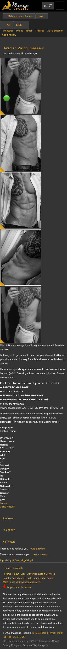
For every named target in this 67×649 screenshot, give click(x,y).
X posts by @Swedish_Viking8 (16, 560)
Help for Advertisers (13, 578)
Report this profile (13, 568)
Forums (7, 573)
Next (19, 25)
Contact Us (19, 637)
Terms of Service (32, 645)
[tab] (33, 518)
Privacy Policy (55, 632)
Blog (23, 573)
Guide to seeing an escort (40, 578)
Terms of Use (39, 632)
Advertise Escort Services (41, 573)
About (16, 573)
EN (45, 5)
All (8, 25)
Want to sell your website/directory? (22, 581)
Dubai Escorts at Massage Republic (15, 6)
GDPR (7, 637)
